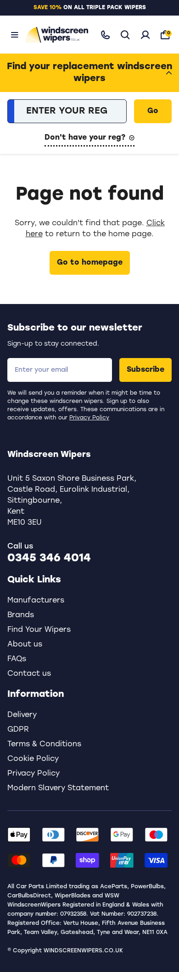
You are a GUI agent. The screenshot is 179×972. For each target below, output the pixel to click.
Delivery (22, 715)
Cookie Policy (33, 759)
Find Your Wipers (39, 630)
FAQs (16, 659)
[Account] (145, 34)
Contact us (29, 674)
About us (24, 644)
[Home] (55, 35)
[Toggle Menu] (14, 34)
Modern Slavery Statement (58, 788)
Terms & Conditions (44, 744)
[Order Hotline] (105, 34)
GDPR (18, 729)
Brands (20, 615)
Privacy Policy (89, 418)
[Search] (125, 34)
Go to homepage (90, 262)
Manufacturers (35, 600)
